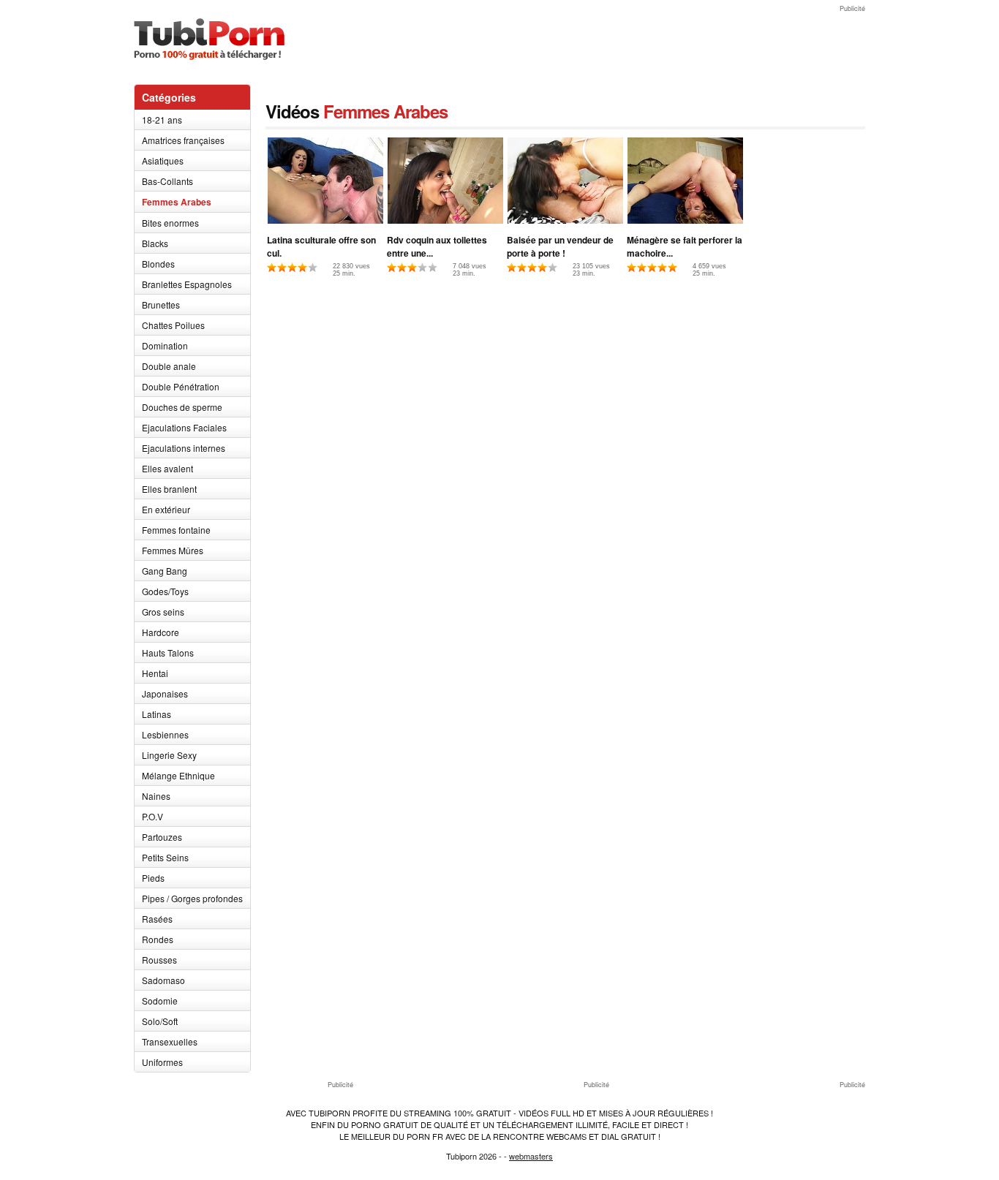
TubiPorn (209, 39)
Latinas (156, 714)
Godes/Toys (165, 591)
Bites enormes (170, 222)
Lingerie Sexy (169, 755)
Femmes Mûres (172, 550)
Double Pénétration (180, 386)
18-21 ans (162, 119)
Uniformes (162, 1062)
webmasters (531, 1156)
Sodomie (160, 1000)
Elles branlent (169, 489)
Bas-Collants (167, 181)
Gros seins (163, 611)
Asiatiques (163, 160)
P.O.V (152, 816)
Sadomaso (163, 980)
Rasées (157, 918)
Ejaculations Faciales (184, 427)
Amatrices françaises (183, 140)
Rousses (159, 959)
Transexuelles (169, 1041)
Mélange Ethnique (178, 775)
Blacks (155, 243)
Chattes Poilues (173, 325)
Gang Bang (164, 570)
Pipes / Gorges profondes (192, 898)
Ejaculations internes (183, 448)
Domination (165, 345)
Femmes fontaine (176, 529)
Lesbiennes (165, 734)
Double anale (169, 366)
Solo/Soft (160, 1021)
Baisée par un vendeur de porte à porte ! (560, 246)
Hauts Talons (168, 652)
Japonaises (165, 693)
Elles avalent (167, 468)
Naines (156, 796)
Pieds (153, 877)
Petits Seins (165, 857)
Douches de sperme (182, 407)
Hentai (155, 673)
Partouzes (162, 837)
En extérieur (166, 509)
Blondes (158, 263)
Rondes (157, 939)
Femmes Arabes (176, 201)
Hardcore (160, 632)
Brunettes (161, 304)
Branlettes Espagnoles (187, 284)
